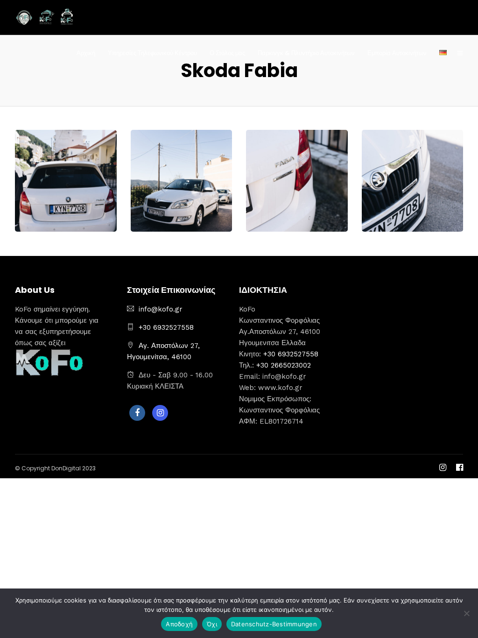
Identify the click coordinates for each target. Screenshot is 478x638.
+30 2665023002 (283, 365)
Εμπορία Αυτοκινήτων (397, 53)
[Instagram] (160, 413)
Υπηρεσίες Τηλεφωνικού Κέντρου (152, 53)
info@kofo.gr (161, 309)
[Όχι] (466, 613)
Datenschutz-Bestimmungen (274, 624)
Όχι (212, 624)
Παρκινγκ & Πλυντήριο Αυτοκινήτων (306, 53)
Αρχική (86, 53)
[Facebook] (137, 413)
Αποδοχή (179, 624)
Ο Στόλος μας (227, 53)
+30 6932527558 (166, 327)
